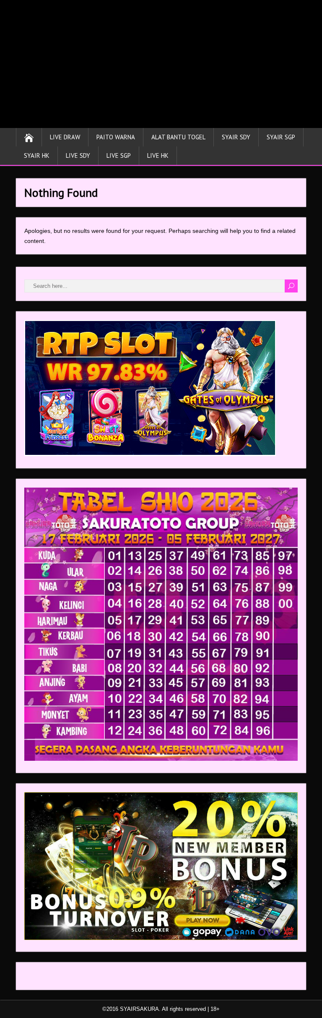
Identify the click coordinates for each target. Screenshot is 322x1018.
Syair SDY (236, 137)
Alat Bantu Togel (178, 137)
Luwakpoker (40, 978)
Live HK (158, 155)
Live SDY (78, 155)
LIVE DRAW (65, 137)
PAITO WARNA (115, 137)
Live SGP (118, 155)
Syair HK (36, 155)
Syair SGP (281, 137)
